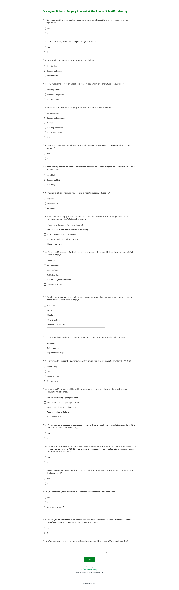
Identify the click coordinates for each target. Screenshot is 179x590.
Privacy (85, 583)
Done (89, 560)
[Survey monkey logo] (89, 569)
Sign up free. (99, 572)
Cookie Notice (92, 583)
